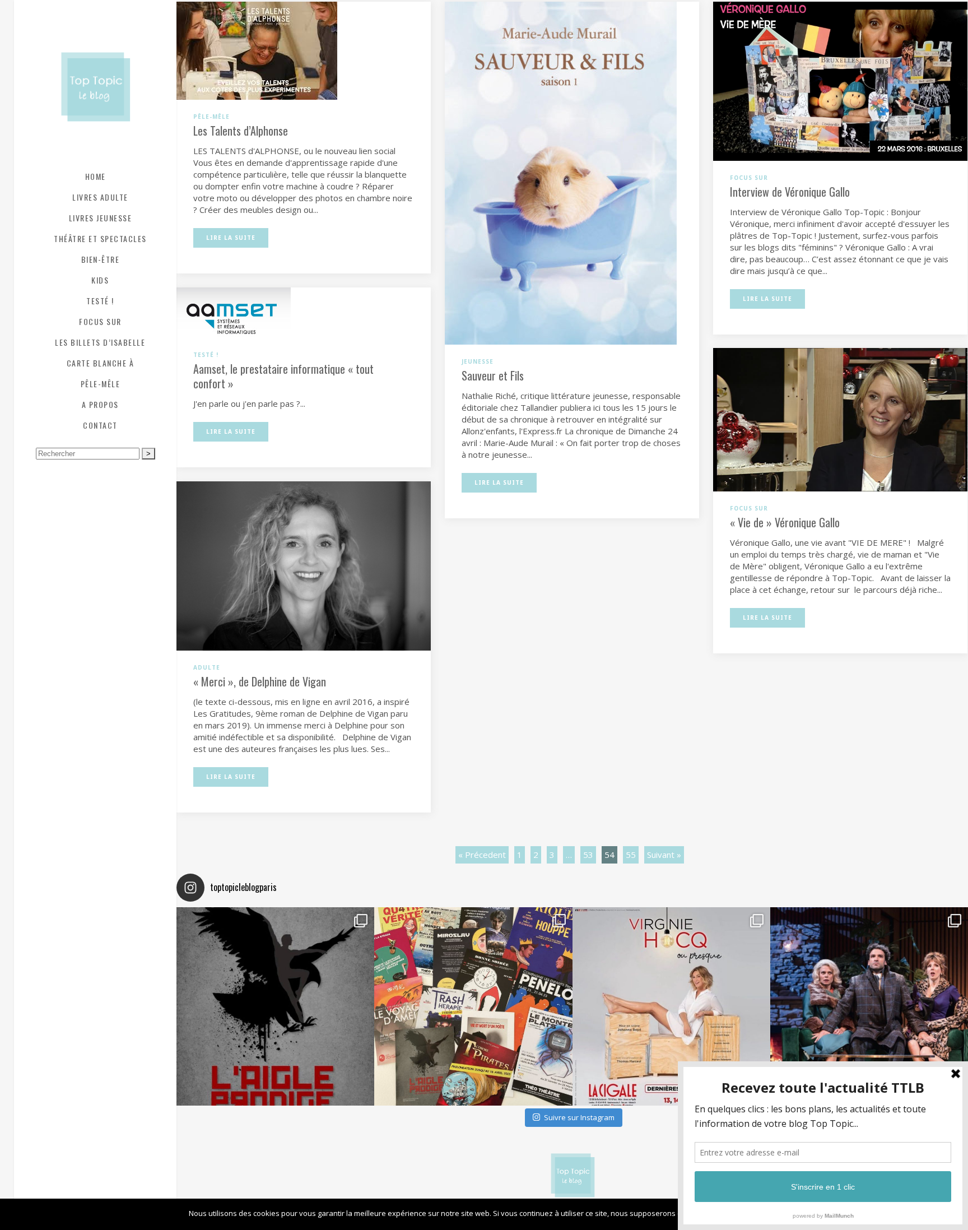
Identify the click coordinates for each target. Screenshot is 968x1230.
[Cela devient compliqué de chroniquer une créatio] (275, 1006)
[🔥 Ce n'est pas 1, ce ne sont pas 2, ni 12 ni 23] (473, 1006)
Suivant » (664, 854)
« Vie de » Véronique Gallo (785, 522)
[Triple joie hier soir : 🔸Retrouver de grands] (869, 1006)
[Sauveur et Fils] (561, 172)
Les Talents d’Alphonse (240, 130)
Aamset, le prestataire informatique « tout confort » (283, 376)
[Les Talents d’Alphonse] (256, 49)
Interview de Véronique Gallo (790, 191)
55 (631, 854)
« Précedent (482, 854)
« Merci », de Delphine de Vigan (259, 681)
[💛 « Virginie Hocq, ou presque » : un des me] (671, 1006)
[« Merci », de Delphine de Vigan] (303, 564)
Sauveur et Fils (493, 375)
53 (588, 854)
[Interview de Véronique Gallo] (840, 80)
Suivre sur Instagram (579, 1117)
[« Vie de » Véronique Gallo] (840, 418)
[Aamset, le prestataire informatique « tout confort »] (233, 311)
